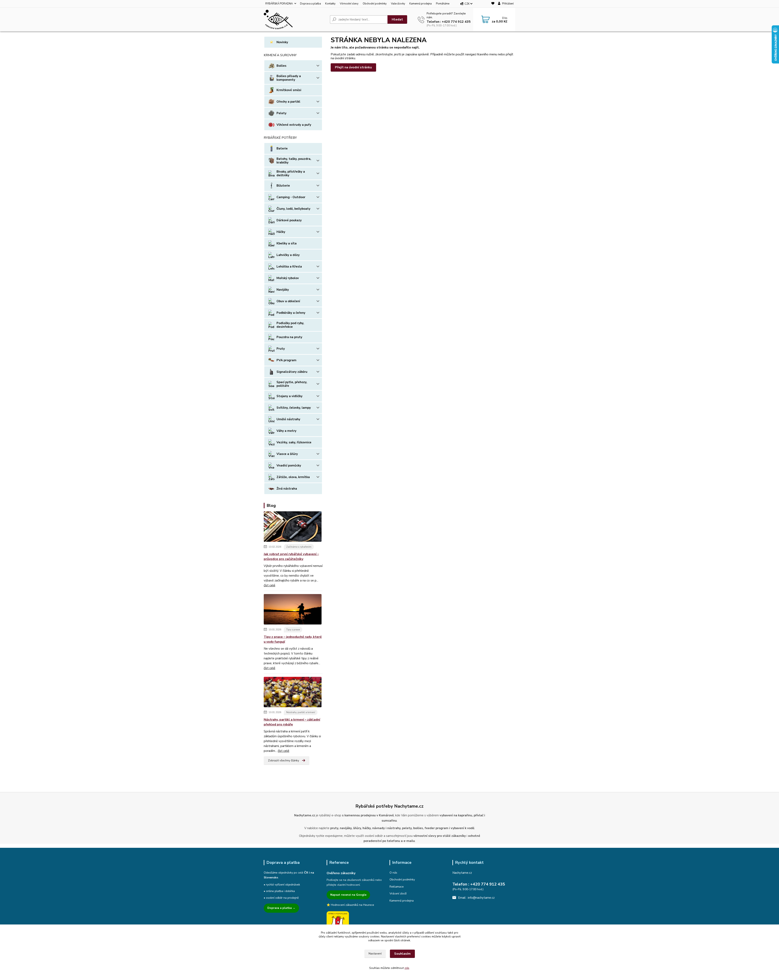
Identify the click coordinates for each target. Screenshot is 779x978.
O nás (393, 873)
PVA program (286, 360)
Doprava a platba (310, 3)
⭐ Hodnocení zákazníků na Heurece (350, 905)
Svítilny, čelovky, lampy (294, 408)
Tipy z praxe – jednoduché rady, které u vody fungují (293, 639)
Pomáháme (442, 3)
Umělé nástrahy (288, 419)
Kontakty (330, 3)
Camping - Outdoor (291, 197)
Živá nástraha (287, 489)
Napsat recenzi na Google (348, 895)
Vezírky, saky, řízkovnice (294, 442)
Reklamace (397, 887)
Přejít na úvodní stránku (353, 67)
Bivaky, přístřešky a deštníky (291, 173)
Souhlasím (402, 953)
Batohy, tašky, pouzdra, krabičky (294, 160)
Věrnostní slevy (349, 3)
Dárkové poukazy (289, 220)
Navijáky (283, 290)
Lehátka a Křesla (289, 266)
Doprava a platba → (281, 908)
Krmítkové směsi (289, 90)
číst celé (269, 585)
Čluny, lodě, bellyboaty (293, 209)
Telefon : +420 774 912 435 (449, 21)
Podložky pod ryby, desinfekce (290, 325)
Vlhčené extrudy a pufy (294, 125)
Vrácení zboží (398, 893)
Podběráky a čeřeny (291, 313)
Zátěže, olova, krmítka (293, 477)
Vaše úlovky (398, 3)
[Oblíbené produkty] (493, 4)
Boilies (281, 66)
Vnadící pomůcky (289, 465)
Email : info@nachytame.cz (476, 898)
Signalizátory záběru (292, 372)
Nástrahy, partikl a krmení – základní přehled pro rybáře (292, 722)
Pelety (281, 113)
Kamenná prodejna (420, 3)
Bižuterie (283, 186)
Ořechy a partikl (288, 102)
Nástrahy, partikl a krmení (300, 712)
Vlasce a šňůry (287, 454)
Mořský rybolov (288, 278)
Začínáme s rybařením (298, 546)
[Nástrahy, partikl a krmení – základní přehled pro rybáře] (293, 693)
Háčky (281, 232)
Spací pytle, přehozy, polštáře (292, 384)
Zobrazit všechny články (283, 760)
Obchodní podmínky (375, 3)
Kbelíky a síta (287, 243)
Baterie (282, 148)
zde (407, 968)
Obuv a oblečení (288, 301)
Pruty (281, 349)
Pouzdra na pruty (289, 337)
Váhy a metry (286, 431)
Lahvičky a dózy (288, 255)
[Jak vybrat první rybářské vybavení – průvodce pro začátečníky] (293, 527)
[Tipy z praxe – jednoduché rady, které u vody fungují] (293, 610)
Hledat (397, 19)
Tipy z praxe (293, 629)
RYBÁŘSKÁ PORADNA (279, 3)
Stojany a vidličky (289, 396)
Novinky (282, 42)
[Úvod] (295, 19)
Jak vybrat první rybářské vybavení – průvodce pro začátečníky (291, 556)
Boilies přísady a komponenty (289, 78)
